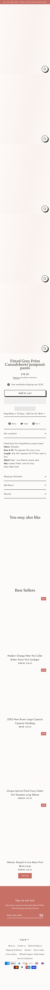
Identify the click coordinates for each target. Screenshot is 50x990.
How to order (39, 950)
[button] (25, 401)
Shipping (16, 377)
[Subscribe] (41, 915)
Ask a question (10, 433)
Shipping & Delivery (14, 950)
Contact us (22, 945)
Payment (7, 494)
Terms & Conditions (25, 958)
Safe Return (9, 485)
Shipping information (13, 476)
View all (24, 875)
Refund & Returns (35, 945)
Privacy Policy (11, 954)
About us (11, 945)
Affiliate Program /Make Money (31, 954)
